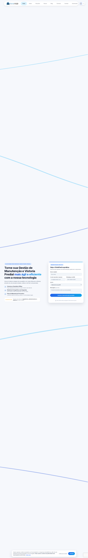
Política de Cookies (63, 553)
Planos (45, 3)
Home (23, 3)
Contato (66, 3)
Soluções (37, 3)
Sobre (30, 3)
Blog (52, 3)
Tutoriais (59, 3)
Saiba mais (28, 555)
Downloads (74, 3)
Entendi (71, 553)
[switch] (82, 3)
